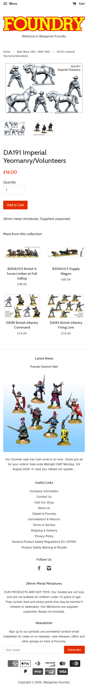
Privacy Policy (44, 536)
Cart (81, 3)
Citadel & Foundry (44, 513)
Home (6, 51)
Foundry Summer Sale (44, 366)
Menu (12, 3)
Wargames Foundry (56, 682)
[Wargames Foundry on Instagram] (49, 569)
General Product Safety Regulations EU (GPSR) (44, 541)
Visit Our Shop (44, 502)
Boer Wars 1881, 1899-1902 (33, 51)
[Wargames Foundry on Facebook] (39, 569)
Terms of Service (44, 525)
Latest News (44, 358)
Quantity (9, 182)
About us (44, 508)
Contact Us (44, 496)
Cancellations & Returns (44, 519)
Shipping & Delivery (44, 530)
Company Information (44, 491)
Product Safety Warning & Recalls (44, 547)
